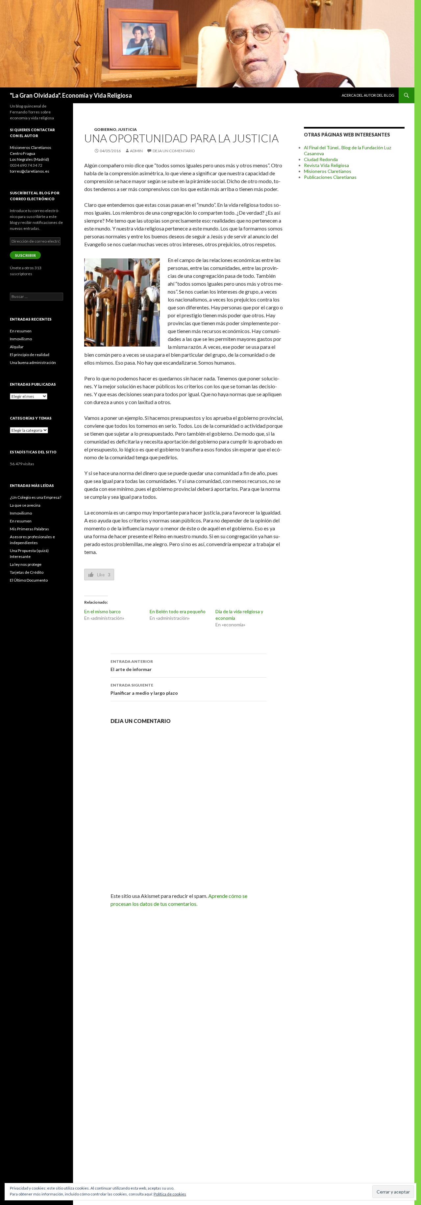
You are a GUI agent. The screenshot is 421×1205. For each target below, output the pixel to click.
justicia (127, 129)
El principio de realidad (29, 354)
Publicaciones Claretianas (330, 177)
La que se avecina (25, 505)
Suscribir (25, 255)
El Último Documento (29, 580)
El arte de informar (132, 665)
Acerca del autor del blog (368, 95)
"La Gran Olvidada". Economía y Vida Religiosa (71, 95)
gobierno (105, 129)
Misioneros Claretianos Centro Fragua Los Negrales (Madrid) (30, 153)
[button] (122, 302)
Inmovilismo (21, 338)
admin (136, 150)
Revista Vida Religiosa (326, 165)
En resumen (21, 330)
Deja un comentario (174, 150)
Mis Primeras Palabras (29, 528)
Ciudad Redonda (321, 159)
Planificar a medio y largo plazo (144, 689)
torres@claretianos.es (29, 171)
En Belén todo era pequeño (178, 611)
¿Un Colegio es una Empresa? (35, 497)
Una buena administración (33, 362)
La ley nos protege (25, 564)
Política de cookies (170, 1194)
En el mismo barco (102, 611)
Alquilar (17, 346)
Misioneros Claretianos (327, 171)
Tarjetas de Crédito (26, 572)
